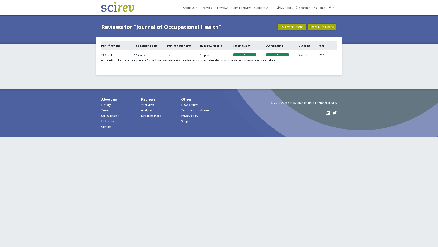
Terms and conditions (195, 110)
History (106, 105)
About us (189, 8)
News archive (189, 105)
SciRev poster (110, 116)
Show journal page (322, 27)
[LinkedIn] (328, 112)
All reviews (221, 8)
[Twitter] (335, 112)
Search (303, 8)
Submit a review (241, 8)
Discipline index (151, 116)
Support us (261, 8)
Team (105, 110)
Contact (106, 127)
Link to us (107, 121)
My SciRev (286, 8)
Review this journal (292, 27)
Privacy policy (189, 116)
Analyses (206, 8)
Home (321, 8)
